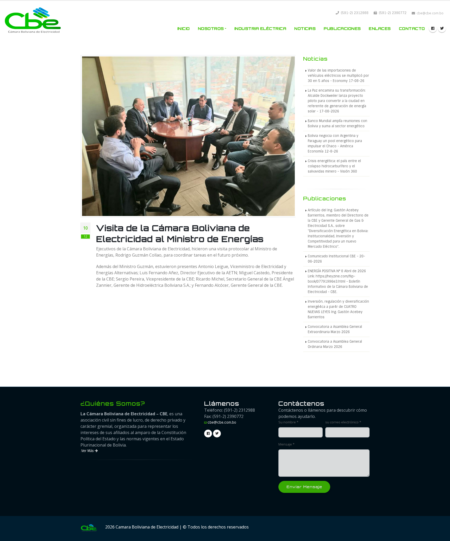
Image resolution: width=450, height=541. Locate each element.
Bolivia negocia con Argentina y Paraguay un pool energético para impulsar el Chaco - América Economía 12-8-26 (335, 143)
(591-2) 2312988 (354, 13)
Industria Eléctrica (260, 28)
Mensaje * (286, 444)
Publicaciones (342, 28)
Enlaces (380, 28)
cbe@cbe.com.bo (222, 422)
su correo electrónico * (343, 422)
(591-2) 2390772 (392, 13)
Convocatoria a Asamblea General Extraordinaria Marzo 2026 (335, 329)
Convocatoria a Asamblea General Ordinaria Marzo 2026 (335, 344)
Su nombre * (288, 422)
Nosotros (211, 28)
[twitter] (442, 28)
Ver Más (88, 451)
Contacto (412, 28)
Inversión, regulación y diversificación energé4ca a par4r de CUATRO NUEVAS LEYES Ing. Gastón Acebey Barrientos (338, 309)
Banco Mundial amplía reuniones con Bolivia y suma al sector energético (337, 123)
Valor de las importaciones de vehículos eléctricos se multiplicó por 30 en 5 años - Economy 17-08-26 (338, 75)
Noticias (305, 28)
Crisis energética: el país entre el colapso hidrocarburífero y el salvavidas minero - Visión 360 (334, 166)
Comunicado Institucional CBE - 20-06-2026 (336, 259)
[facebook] (433, 28)
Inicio (183, 28)
